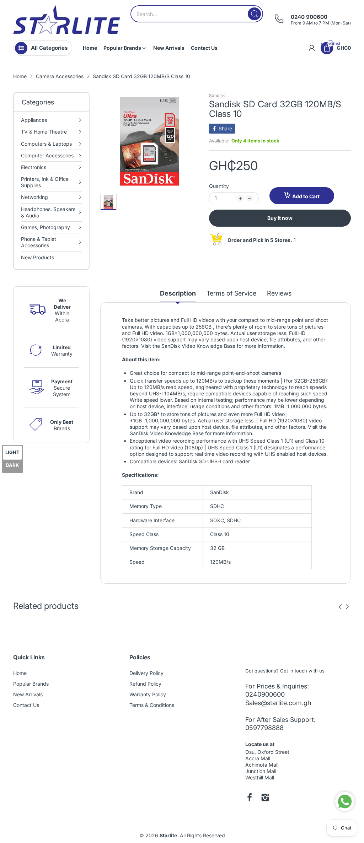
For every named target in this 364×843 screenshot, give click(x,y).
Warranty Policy (147, 694)
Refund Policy (145, 684)
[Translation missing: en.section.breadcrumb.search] (254, 13)
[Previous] (347, 606)
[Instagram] (265, 798)
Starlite (168, 835)
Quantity (219, 186)
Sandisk (217, 95)
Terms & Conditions (151, 705)
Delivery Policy (146, 673)
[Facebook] (249, 798)
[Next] (340, 606)
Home (20, 673)
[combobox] (196, 14)
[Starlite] (66, 19)
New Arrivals (28, 694)
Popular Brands (31, 684)
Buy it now (280, 218)
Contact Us (26, 705)
